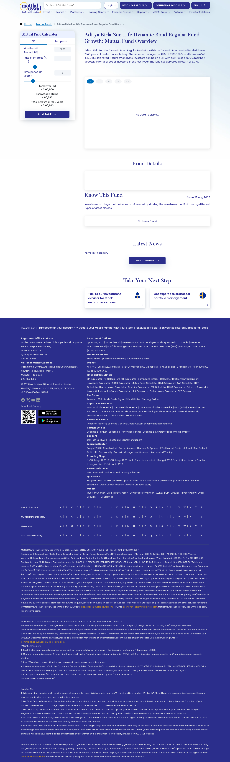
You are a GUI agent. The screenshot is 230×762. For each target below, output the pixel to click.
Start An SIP (45, 114)
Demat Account (127, 448)
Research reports (96, 423)
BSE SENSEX (104, 366)
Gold (89, 452)
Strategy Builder (150, 399)
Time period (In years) (33, 74)
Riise (137, 399)
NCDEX (107, 480)
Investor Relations (149, 480)
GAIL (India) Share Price (187, 407)
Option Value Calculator (163, 391)
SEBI (100, 480)
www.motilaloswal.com (33, 756)
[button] (46, 5)
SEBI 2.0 (160, 492)
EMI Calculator (167, 383)
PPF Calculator (158, 387)
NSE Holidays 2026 (96, 460)
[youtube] (33, 401)
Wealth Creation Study (138, 484)
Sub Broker (200, 448)
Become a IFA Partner (154, 431)
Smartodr (148, 492)
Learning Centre (116, 423)
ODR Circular (172, 492)
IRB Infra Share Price (126, 411)
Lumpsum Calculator (98, 383)
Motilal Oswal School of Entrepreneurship (150, 423)
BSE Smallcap (132, 366)
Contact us (93, 440)
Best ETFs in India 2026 (111, 464)
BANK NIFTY (117, 366)
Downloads (136, 492)
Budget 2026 (94, 448)
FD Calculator (111, 379)
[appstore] (49, 413)
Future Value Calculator (113, 387)
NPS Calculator (140, 391)
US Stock (187, 448)
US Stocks (183, 342)
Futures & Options (148, 448)
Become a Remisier (178, 431)
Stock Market (110, 448)
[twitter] (28, 401)
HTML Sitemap (105, 496)
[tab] (90, 81)
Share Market (94, 358)
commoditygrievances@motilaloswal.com (43, 641)
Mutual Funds (113, 342)
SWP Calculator (185, 383)
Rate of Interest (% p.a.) (35, 59)
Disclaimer (167, 480)
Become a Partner (133, 5)
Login (110, 5)
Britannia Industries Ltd (185, 411)
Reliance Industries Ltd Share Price (105, 415)
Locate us (114, 440)
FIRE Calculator (186, 391)
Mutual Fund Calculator (144, 383)
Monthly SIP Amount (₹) (31, 50)
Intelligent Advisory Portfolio (161, 342)
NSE (94, 480)
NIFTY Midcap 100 (181, 366)
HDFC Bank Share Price (99, 407)
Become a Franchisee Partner (125, 431)
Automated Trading (162, 452)
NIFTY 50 (91, 366)
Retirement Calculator (185, 379)
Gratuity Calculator (138, 387)
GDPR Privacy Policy (117, 492)
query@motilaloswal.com (35, 354)
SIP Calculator (94, 379)
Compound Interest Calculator (154, 379)
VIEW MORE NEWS (145, 260)
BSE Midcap (147, 366)
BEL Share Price (134, 415)
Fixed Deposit (151, 346)
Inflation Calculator (119, 391)
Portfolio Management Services (124, 346)
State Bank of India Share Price (156, 407)
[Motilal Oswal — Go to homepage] (30, 8)
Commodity (105, 452)
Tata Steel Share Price (125, 407)
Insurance (100, 350)
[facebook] (23, 401)
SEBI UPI (198, 5)
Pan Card (98, 472)
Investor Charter (96, 492)
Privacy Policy (188, 492)
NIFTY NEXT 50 (163, 366)
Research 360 (94, 399)
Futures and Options (138, 358)
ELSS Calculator (176, 387)
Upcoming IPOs (95, 342)
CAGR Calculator (121, 383)
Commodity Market (114, 358)
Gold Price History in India (142, 460)
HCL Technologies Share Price (155, 411)
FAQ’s (104, 440)
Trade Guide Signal (114, 399)
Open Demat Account (169, 5)
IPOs (162, 448)
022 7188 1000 (28, 379)
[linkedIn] (38, 401)
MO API (130, 399)
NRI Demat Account (133, 342)
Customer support (132, 440)
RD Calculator (128, 379)
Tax (89, 472)
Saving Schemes (131, 472)
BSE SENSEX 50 (99, 370)
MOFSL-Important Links (125, 480)
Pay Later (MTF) (168, 346)
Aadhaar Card (112, 472)
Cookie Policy (181, 480)
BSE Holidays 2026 (117, 460)
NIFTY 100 (198, 366)
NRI (95, 452)
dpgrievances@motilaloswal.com (140, 606)
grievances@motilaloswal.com (97, 606)
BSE (89, 480)
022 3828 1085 (28, 358)
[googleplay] (49, 421)
